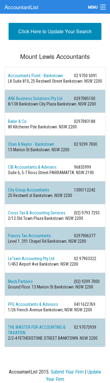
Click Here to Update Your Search (55, 31)
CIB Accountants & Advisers (32, 167)
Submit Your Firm (67, 372)
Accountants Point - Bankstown (35, 75)
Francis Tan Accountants (29, 235)
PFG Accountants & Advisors (33, 304)
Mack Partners (20, 281)
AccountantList (21, 7)
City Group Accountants (28, 190)
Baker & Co (17, 121)
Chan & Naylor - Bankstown (31, 144)
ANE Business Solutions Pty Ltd (35, 98)
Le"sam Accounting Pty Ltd (31, 258)
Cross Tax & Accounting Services (36, 212)
